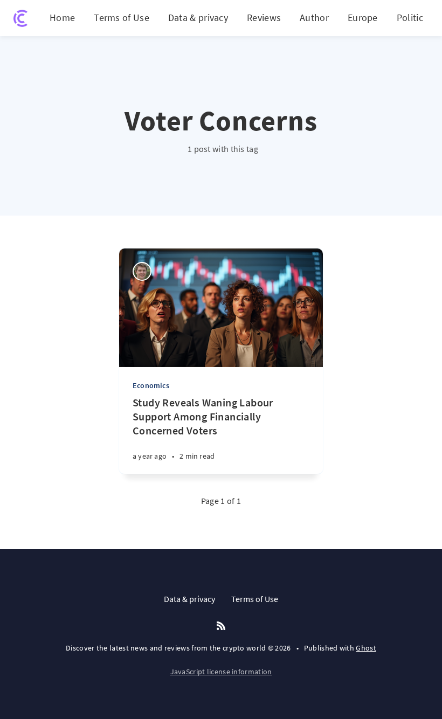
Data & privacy (198, 17)
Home (62, 17)
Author (314, 17)
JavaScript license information (221, 671)
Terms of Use (121, 17)
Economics (151, 385)
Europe (363, 17)
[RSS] (221, 626)
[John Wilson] (142, 271)
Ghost (366, 648)
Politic (410, 17)
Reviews (264, 17)
